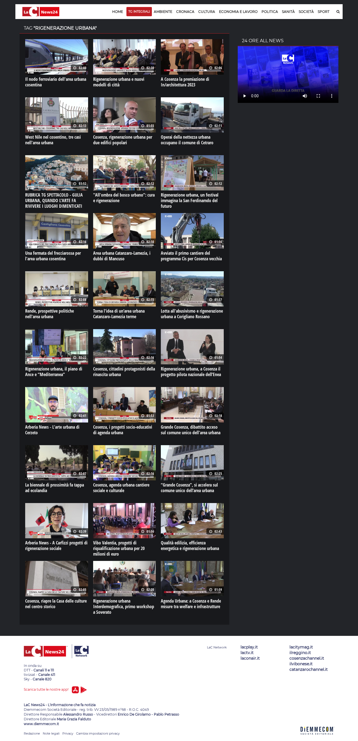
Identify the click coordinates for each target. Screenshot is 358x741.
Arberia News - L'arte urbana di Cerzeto (52, 430)
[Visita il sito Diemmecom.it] (317, 738)
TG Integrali (139, 11)
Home (117, 12)
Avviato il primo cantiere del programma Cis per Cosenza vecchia (191, 256)
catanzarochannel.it (308, 669)
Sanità (288, 12)
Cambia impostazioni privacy (98, 733)
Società (306, 12)
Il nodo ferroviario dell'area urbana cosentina (55, 82)
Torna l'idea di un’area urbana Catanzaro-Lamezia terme (119, 314)
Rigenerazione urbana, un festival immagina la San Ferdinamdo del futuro (189, 200)
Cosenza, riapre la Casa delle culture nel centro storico (56, 604)
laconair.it (250, 658)
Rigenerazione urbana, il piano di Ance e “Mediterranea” (53, 371)
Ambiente (163, 12)
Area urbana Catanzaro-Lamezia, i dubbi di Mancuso (121, 256)
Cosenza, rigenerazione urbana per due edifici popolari (122, 140)
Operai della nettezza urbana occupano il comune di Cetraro (187, 140)
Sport (323, 12)
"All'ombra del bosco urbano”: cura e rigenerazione (124, 198)
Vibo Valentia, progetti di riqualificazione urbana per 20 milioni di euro (119, 548)
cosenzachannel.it (306, 658)
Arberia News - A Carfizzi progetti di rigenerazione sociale (56, 545)
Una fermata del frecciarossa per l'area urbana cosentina (53, 256)
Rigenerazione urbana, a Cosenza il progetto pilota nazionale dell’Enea (191, 371)
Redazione (32, 733)
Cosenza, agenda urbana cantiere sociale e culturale (121, 488)
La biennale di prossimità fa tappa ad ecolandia (54, 488)
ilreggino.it (300, 652)
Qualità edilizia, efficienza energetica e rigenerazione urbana (190, 545)
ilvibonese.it (301, 663)
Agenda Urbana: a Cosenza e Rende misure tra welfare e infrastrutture (191, 604)
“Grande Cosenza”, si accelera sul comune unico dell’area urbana (189, 488)
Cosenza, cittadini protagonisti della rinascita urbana (124, 371)
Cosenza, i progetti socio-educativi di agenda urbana (122, 430)
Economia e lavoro (238, 12)
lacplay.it (249, 647)
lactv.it (247, 652)
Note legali (51, 733)
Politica (270, 12)
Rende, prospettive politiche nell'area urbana (49, 314)
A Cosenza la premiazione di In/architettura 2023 (185, 82)
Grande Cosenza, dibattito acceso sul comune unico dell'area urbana (190, 430)
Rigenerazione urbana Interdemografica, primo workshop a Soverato (123, 606)
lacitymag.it (301, 647)
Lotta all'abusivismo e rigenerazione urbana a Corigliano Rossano (192, 314)
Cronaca (185, 12)
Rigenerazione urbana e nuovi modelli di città (118, 82)
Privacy (67, 733)
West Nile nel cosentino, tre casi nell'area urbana (53, 140)
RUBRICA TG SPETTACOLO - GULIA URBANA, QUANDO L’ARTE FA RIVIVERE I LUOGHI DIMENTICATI (54, 200)
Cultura (206, 12)
